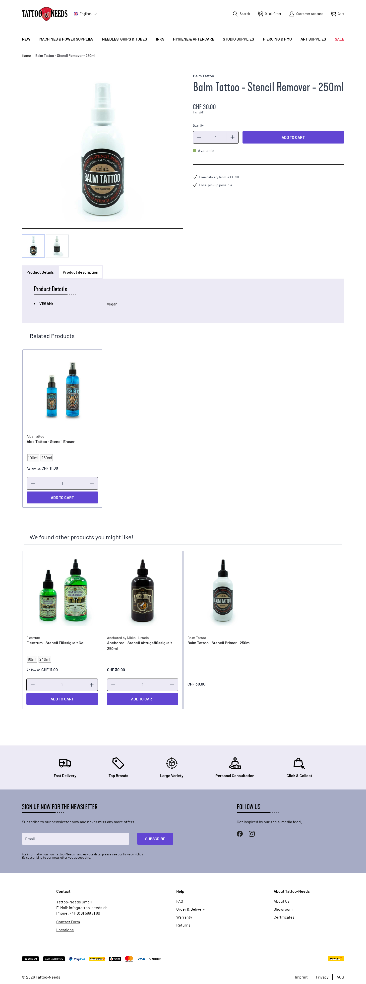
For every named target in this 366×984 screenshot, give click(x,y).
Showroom (283, 909)
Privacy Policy (133, 854)
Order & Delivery (190, 909)
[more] (233, 137)
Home (26, 55)
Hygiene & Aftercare (193, 39)
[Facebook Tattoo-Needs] (240, 834)
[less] (199, 137)
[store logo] (45, 14)
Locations (65, 930)
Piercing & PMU (277, 39)
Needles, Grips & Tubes (124, 39)
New (26, 39)
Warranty (184, 917)
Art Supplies (313, 39)
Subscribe (155, 838)
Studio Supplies (238, 39)
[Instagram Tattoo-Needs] (252, 834)
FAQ (179, 901)
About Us (282, 901)
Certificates (284, 917)
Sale (339, 39)
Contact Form (68, 922)
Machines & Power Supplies (66, 39)
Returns (183, 925)
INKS (160, 39)
